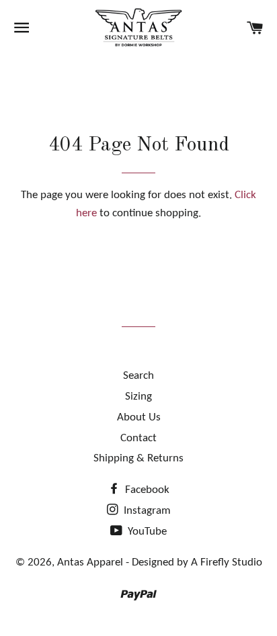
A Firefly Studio (225, 562)
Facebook (145, 490)
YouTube (146, 531)
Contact (138, 438)
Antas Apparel (90, 562)
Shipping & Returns (138, 458)
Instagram (146, 510)
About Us (139, 417)
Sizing (138, 396)
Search (138, 375)
